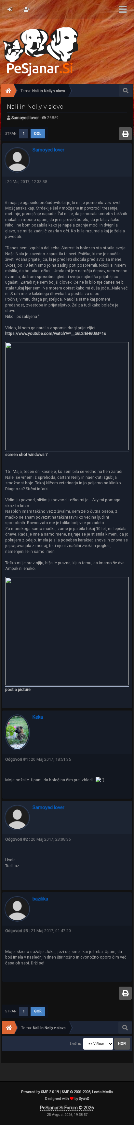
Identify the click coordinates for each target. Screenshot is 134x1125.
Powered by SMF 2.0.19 (40, 1092)
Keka (38, 717)
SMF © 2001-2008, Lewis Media (87, 1092)
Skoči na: (76, 1043)
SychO (84, 1099)
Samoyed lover (25, 117)
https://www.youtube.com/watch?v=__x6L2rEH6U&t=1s (55, 333)
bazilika (40, 899)
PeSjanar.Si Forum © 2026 (67, 1107)
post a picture (18, 689)
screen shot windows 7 (26, 454)
